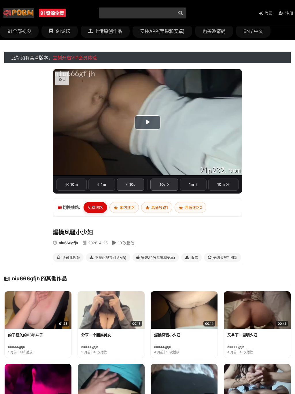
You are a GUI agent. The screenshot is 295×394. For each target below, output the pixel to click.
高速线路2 (193, 207)
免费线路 (95, 207)
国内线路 (127, 207)
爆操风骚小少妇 (167, 335)
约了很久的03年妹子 (25, 335)
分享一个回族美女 (96, 335)
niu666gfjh (68, 243)
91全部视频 (19, 31)
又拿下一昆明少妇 (242, 335)
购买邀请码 (214, 31)
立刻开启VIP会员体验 (75, 58)
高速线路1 (159, 207)
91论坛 (62, 31)
